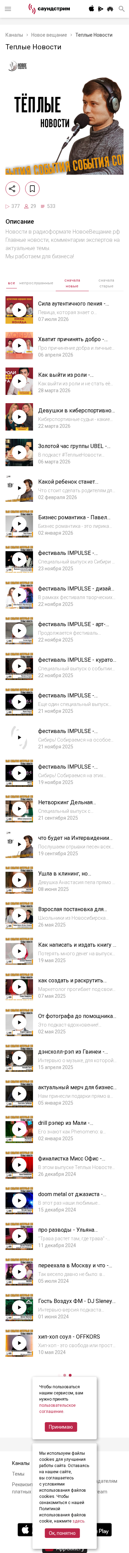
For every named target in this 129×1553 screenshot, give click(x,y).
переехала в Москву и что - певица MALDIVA (73, 1269)
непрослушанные (36, 283)
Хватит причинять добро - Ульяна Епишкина (71, 342)
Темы (18, 1474)
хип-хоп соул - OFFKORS (69, 1336)
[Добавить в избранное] (32, 189)
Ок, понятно (62, 1533)
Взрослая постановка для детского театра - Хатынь (71, 912)
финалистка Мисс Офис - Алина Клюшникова (70, 1162)
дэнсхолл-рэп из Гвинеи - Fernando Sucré (71, 1055)
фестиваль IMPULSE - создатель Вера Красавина (72, 734)
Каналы (14, 35)
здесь (78, 1521)
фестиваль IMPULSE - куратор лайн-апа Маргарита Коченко (77, 663)
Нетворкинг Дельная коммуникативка (65, 805)
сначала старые (106, 283)
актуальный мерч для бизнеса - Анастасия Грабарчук (77, 1090)
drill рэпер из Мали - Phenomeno (64, 1126)
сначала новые (72, 283)
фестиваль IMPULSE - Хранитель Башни (66, 770)
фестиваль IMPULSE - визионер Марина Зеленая (72, 699)
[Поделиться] (13, 189)
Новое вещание (49, 35)
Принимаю (61, 1427)
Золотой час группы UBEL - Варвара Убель (72, 449)
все (11, 283)
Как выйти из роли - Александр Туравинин (66, 378)
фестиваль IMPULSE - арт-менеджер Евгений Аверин (73, 627)
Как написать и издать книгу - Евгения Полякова (76, 948)
